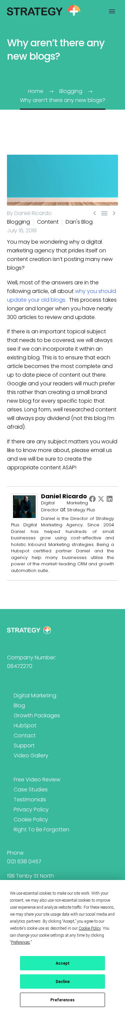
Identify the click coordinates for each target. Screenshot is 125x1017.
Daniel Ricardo (64, 496)
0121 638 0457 (24, 861)
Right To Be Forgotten (41, 829)
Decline (63, 981)
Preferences (62, 1000)
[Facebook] (92, 499)
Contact (25, 735)
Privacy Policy (31, 809)
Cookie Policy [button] (90, 928)
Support (24, 745)
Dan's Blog (79, 222)
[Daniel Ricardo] (24, 506)
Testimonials (30, 799)
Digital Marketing (35, 695)
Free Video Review (37, 779)
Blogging (18, 222)
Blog (19, 705)
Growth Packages (37, 715)
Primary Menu (112, 11)
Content (48, 222)
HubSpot (25, 725)
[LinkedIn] (110, 499)
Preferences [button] (20, 942)
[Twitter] (101, 499)
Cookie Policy (31, 819)
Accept (63, 963)
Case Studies (31, 789)
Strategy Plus (81, 510)
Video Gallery (31, 755)
